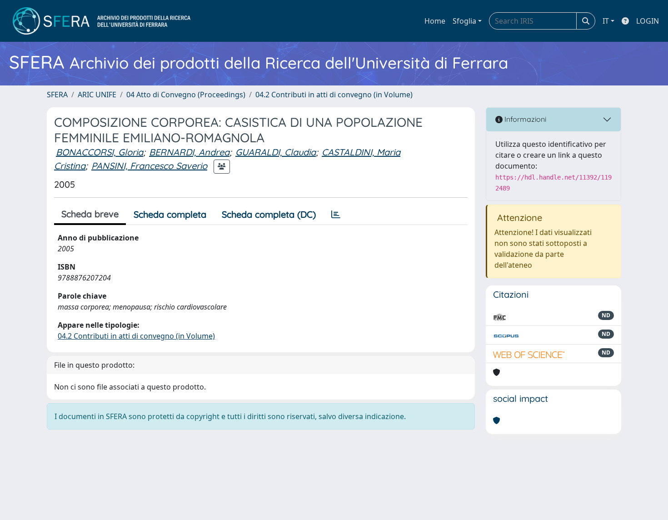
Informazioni (524, 119)
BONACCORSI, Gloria (99, 152)
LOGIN (647, 21)
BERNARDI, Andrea (189, 152)
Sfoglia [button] (464, 21)
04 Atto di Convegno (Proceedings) (185, 95)
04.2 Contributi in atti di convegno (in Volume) (334, 95)
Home (434, 21)
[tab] (336, 214)
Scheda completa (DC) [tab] (269, 214)
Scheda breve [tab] (90, 214)
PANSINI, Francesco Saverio (149, 165)
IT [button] (606, 21)
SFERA (57, 95)
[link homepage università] (101, 20)
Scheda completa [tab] (170, 214)
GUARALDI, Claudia (275, 152)
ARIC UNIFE (97, 95)
